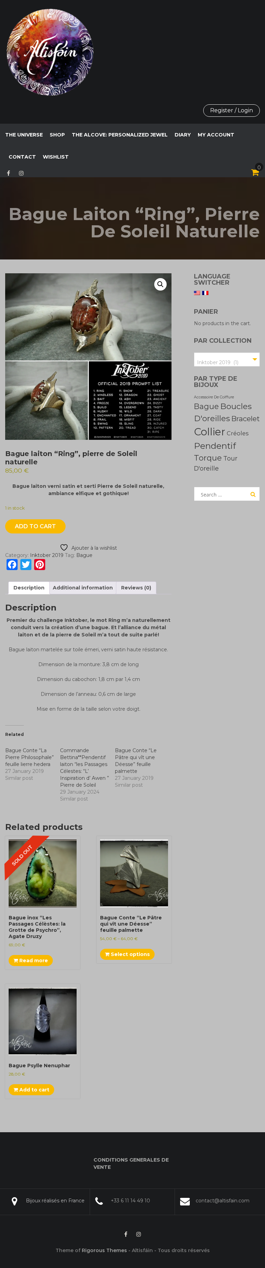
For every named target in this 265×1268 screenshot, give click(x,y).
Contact (22, 157)
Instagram (21, 173)
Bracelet (245, 418)
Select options (129, 954)
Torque (208, 458)
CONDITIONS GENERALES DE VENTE (131, 1163)
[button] (160, 284)
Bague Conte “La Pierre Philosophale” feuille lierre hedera (29, 757)
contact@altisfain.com (222, 1201)
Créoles (237, 433)
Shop (57, 135)
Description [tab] (29, 588)
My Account (216, 135)
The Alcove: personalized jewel (120, 135)
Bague (84, 555)
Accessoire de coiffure (214, 397)
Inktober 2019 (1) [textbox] (217, 362)
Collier (209, 432)
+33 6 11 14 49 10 (130, 1201)
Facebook (8, 173)
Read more (33, 960)
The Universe (24, 135)
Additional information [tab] (83, 588)
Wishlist (56, 157)
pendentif (215, 446)
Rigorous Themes (104, 1250)
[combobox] (227, 359)
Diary (183, 135)
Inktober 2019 (46, 555)
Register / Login (231, 110)
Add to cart (35, 526)
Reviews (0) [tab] (136, 588)
